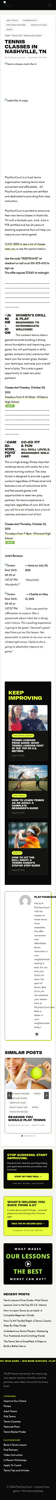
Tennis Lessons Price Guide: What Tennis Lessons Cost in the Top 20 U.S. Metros (28, 746)
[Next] (46, 1095)
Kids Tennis (10, 1416)
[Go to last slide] (9, 1095)
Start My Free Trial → (28, 1176)
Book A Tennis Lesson (15, 1444)
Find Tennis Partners (16, 25)
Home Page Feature (18, 1098)
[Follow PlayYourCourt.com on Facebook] (36, 1034)
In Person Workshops (15, 1460)
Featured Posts (30, 20)
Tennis (9, 29)
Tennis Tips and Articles (16, 1470)
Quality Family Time (18, 1107)
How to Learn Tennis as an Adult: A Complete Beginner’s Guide (28, 804)
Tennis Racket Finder (15, 1431)
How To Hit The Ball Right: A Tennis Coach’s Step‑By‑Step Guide (26, 861)
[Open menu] (49, 5)
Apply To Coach (12, 1465)
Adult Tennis (12, 20)
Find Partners (11, 1449)
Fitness (37, 1094)
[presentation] (28, 1073)
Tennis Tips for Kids (19, 1112)
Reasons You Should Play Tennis (26, 1118)
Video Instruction (13, 1454)
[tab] (22, 1136)
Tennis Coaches (12, 1421)
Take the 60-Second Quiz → (28, 1223)
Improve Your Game (15, 1400)
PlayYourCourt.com (16, 57)
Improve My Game (39, 25)
